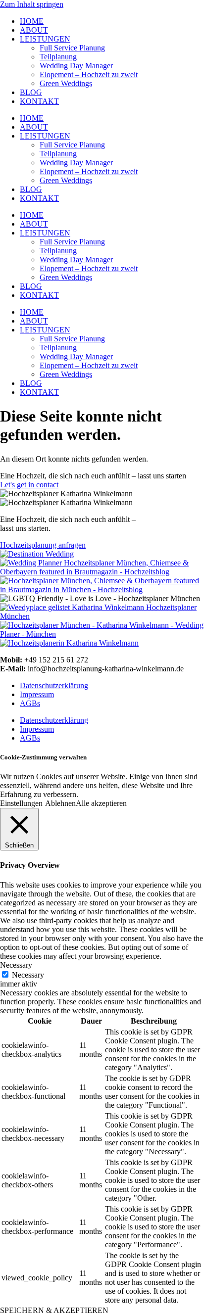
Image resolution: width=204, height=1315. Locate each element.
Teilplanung (58, 56)
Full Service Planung (72, 48)
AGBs (30, 703)
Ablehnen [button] (60, 803)
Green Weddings (66, 83)
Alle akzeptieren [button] (101, 803)
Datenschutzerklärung (54, 685)
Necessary (28, 975)
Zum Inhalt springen (31, 4)
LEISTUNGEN (45, 39)
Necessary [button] (16, 965)
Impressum (37, 694)
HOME (32, 21)
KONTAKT (39, 101)
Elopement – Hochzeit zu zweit (89, 74)
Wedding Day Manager (76, 65)
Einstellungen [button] (21, 803)
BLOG (31, 92)
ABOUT (34, 30)
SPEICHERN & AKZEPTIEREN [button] (54, 1310)
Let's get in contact (29, 484)
